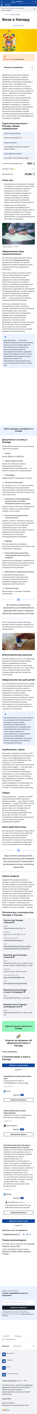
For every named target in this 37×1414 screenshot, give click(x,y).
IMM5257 (11, 456)
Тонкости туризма (3, 14)
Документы (17, 1346)
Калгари (13, 1251)
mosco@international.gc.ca (13, 940)
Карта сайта (6, 1399)
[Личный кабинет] (35, 1)
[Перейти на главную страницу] (17, 1)
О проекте (6, 1336)
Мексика (31, 1244)
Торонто (5, 1254)
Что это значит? (6, 10)
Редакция (18, 1336)
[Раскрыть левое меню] (1, 1)
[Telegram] (27, 1234)
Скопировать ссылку (10, 1234)
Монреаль (27, 1251)
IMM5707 (20, 456)
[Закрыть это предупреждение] (34, 9)
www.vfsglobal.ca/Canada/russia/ (15, 983)
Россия (13, 1246)
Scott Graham (7, 246)
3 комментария (18, 25)
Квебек (19, 1251)
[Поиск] (32, 1)
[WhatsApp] (30, 1234)
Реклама (5, 1346)
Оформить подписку (18, 1307)
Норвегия (6, 1246)
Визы (7, 14)
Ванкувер (5, 1251)
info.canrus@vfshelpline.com (14, 977)
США (18, 1246)
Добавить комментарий (18, 1065)
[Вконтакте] (23, 1234)
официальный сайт (21, 260)
